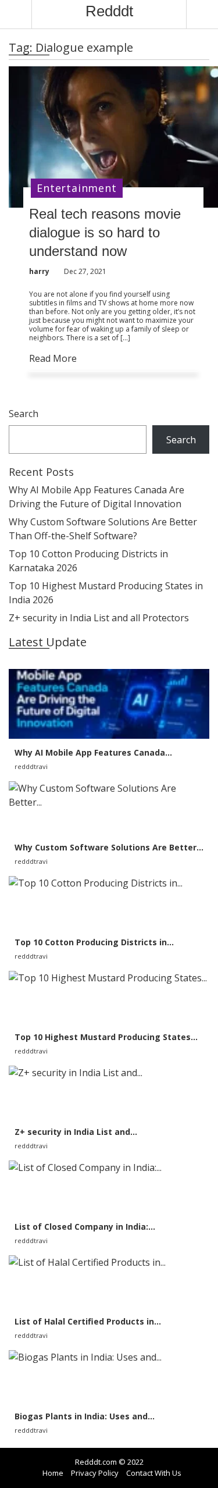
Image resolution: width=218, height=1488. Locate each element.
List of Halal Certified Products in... (88, 1321)
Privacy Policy (95, 1473)
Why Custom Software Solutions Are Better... (109, 847)
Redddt (109, 11)
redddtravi (31, 766)
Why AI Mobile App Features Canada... (93, 752)
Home (52, 1473)
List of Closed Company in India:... (85, 1226)
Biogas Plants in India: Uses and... (85, 1416)
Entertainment (76, 188)
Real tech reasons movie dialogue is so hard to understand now (105, 232)
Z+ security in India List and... (76, 1131)
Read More (53, 358)
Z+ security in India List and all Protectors (99, 617)
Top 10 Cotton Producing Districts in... (94, 942)
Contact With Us (153, 1473)
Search (23, 413)
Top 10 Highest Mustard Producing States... (106, 1036)
